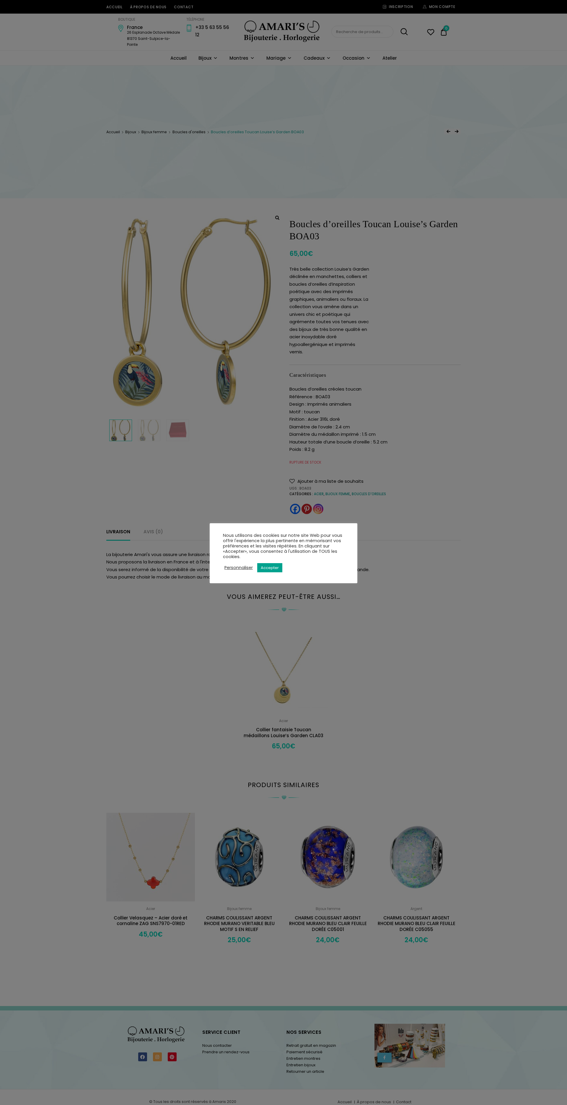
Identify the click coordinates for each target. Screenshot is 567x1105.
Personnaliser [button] (238, 567)
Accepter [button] (270, 568)
